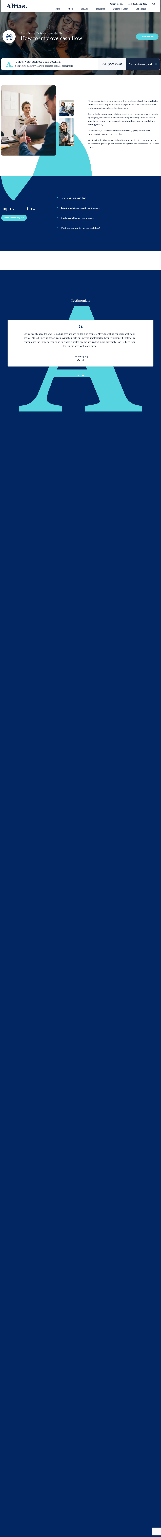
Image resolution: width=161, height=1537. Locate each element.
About (70, 9)
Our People (141, 9)
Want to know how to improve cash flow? (80, 228)
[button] (14, 218)
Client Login (116, 4)
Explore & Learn (120, 9)
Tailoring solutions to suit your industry (80, 208)
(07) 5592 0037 (137, 4)
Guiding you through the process (77, 218)
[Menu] (153, 9)
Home (57, 9)
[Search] (153, 4)
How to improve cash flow (73, 198)
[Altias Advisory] (16, 7)
